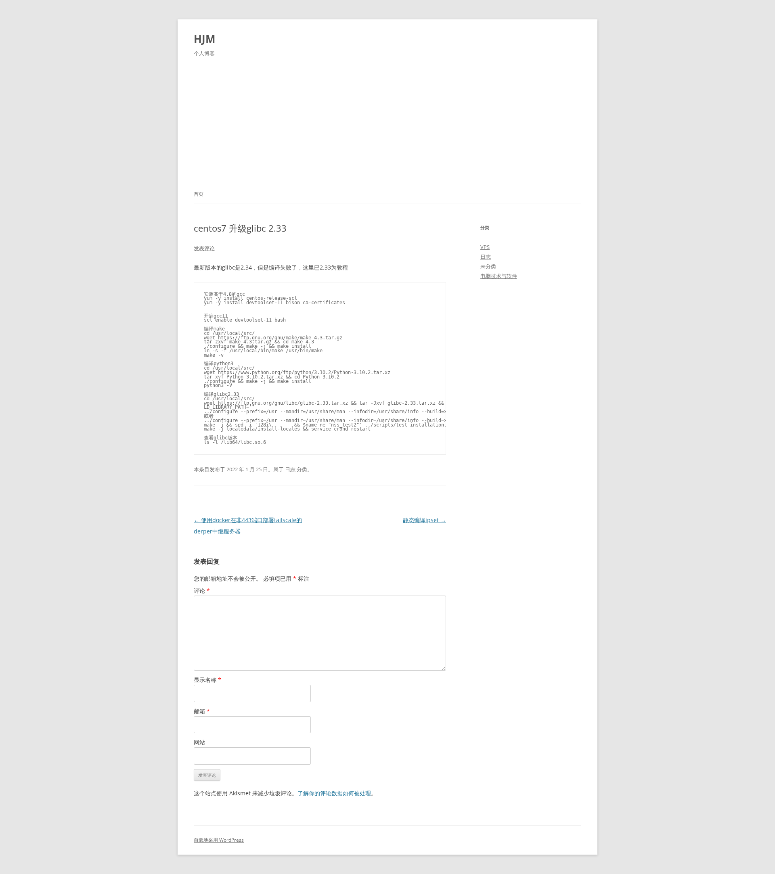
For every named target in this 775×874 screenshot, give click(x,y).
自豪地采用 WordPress (219, 839)
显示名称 (207, 680)
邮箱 (202, 711)
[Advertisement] (387, 124)
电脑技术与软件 (498, 276)
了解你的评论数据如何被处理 (334, 793)
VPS (485, 247)
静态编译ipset (424, 520)
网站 (199, 742)
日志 (290, 469)
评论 (202, 590)
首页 (198, 193)
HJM (205, 38)
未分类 (488, 266)
